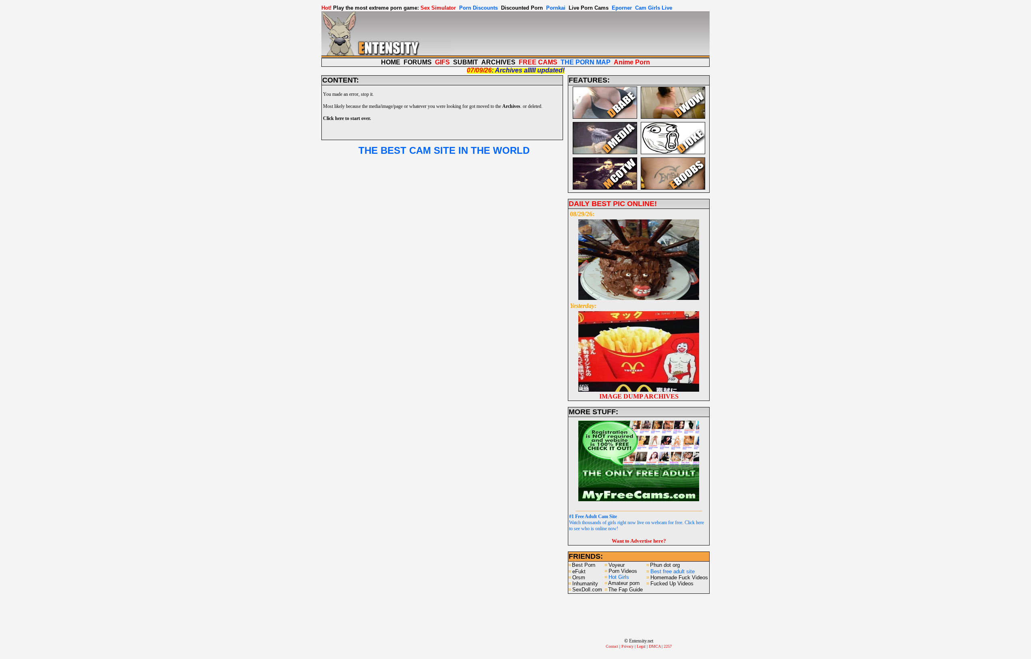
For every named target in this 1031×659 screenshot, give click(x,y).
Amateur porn (624, 583)
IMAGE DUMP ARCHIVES (639, 396)
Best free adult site (672, 571)
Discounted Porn (522, 8)
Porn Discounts (478, 8)
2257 (668, 646)
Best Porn (583, 565)
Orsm (578, 577)
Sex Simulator (438, 8)
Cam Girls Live (653, 8)
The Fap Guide (625, 590)
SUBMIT (465, 62)
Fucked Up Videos (672, 583)
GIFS (442, 62)
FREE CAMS (538, 62)
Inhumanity (585, 583)
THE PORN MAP (586, 62)
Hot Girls (619, 577)
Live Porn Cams (589, 8)
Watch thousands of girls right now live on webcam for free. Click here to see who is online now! (636, 522)
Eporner (622, 8)
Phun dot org (665, 565)
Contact (612, 646)
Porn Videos (623, 571)
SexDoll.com (587, 590)
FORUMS (418, 62)
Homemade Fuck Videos (679, 577)
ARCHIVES (498, 62)
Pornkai (555, 8)
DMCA (654, 646)
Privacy (627, 646)
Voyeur (617, 565)
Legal (641, 646)
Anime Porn (632, 62)
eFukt (579, 571)
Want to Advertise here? (639, 541)
